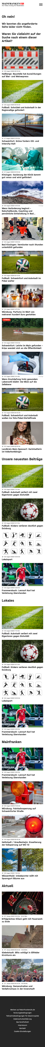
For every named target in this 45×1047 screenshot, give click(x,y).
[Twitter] (22, 1002)
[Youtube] (29, 1002)
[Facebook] (16, 1002)
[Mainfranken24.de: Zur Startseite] (13, 4)
